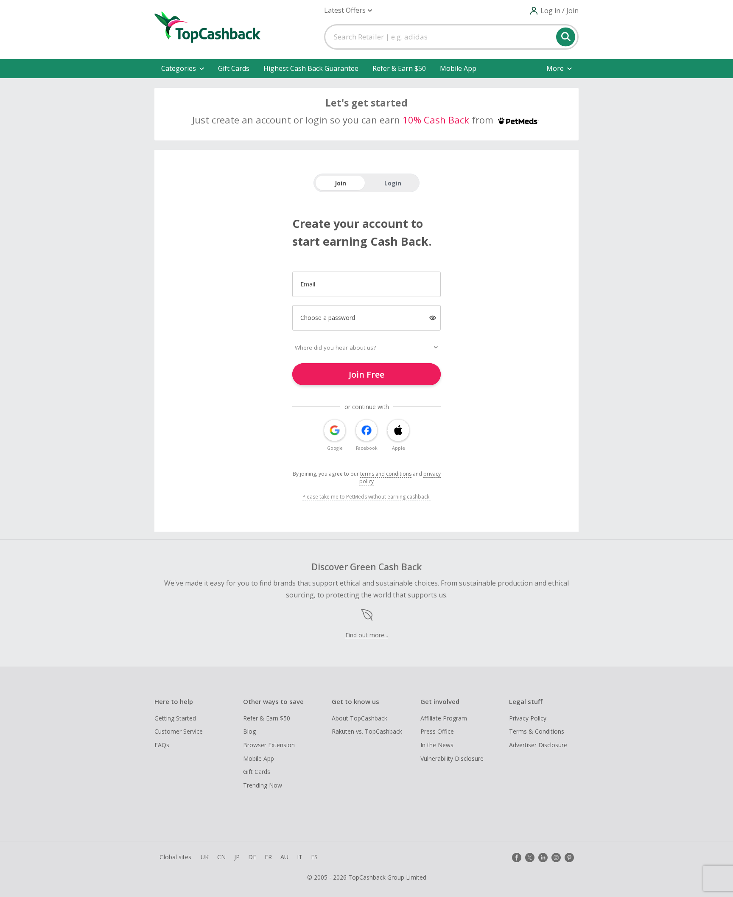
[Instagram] (556, 857)
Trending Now (262, 785)
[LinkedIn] (543, 857)
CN (221, 857)
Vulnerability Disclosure (452, 758)
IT (299, 857)
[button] (348, 10)
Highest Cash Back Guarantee (310, 68)
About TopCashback (359, 718)
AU (284, 857)
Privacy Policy (527, 718)
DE (252, 857)
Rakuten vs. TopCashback (367, 731)
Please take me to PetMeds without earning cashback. (366, 496)
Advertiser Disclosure (538, 745)
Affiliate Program (443, 718)
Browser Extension (269, 745)
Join (340, 183)
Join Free (366, 374)
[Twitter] (529, 857)
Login (392, 183)
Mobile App (458, 68)
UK (205, 857)
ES (314, 857)
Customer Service (178, 731)
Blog (249, 731)
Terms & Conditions (536, 731)
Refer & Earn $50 (399, 68)
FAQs (161, 745)
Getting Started (175, 718)
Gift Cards (233, 68)
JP (237, 857)
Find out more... (366, 635)
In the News (436, 745)
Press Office (437, 731)
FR (268, 857)
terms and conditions (385, 473)
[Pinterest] (569, 857)
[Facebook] (516, 857)
